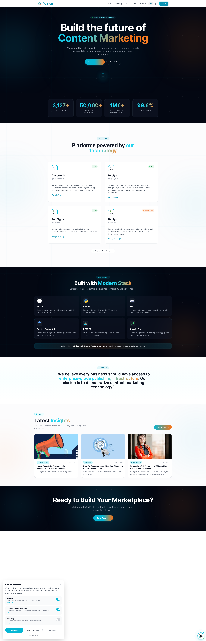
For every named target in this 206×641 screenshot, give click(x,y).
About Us (114, 62)
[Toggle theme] (156, 4)
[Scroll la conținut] (103, 76)
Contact (143, 4)
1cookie (10, 602)
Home (110, 4)
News (134, 4)
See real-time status (102, 251)
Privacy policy (33, 635)
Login (164, 4)
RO (151, 3)
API (127, 4)
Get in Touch (93, 62)
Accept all (14, 630)
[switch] (58, 599)
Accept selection (33, 630)
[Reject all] (60, 584)
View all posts (162, 427)
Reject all (52, 630)
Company (118, 4)
